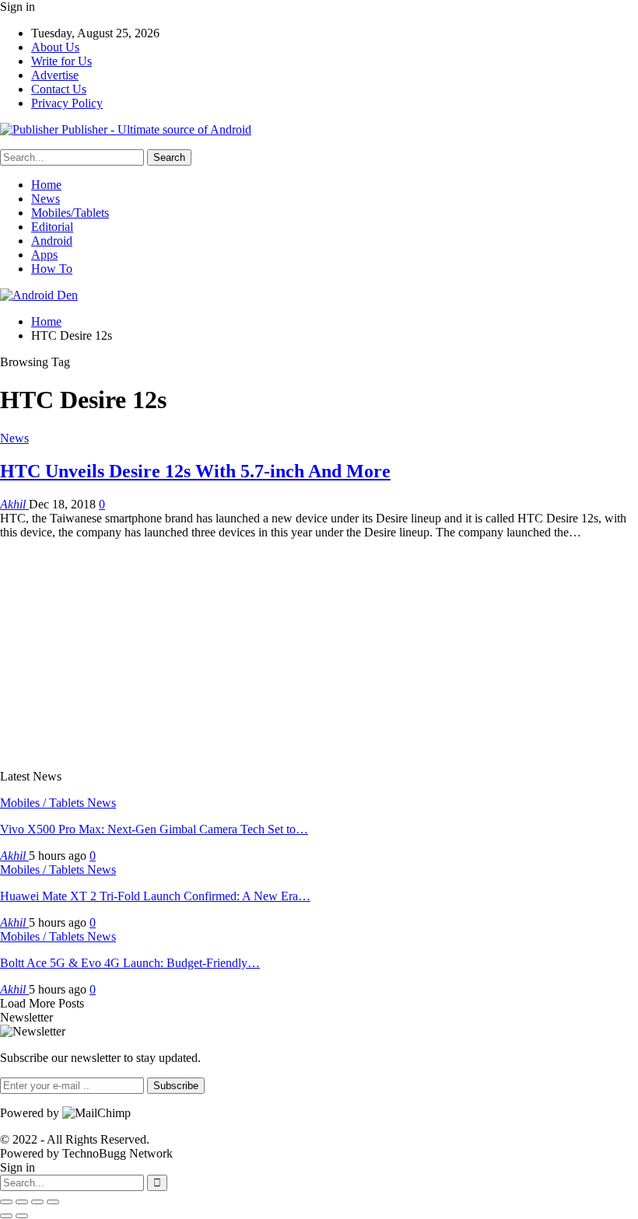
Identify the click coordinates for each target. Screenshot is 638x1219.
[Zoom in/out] (53, 1202)
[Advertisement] (319, 648)
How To (51, 268)
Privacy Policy (67, 103)
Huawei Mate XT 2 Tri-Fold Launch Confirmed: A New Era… (155, 896)
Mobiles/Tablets (70, 212)
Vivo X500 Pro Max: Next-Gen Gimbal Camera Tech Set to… (154, 829)
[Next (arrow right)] (22, 1216)
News (45, 198)
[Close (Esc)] (6, 1202)
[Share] (22, 1202)
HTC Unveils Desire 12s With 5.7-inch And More (195, 471)
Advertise (55, 75)
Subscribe (175, 1086)
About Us (55, 47)
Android (51, 240)
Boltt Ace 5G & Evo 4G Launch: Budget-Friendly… (130, 962)
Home (46, 184)
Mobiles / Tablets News (58, 802)
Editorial (52, 226)
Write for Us (61, 61)
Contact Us (58, 89)
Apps (44, 254)
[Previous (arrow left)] (6, 1216)
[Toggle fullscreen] (37, 1202)
